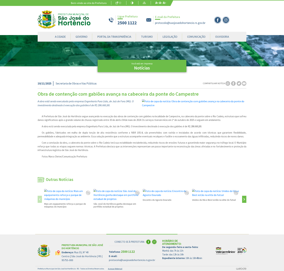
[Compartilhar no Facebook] (233, 83)
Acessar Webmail (115, 268)
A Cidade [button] (60, 37)
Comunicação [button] (196, 37)
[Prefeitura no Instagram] (226, 19)
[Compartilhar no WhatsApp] (228, 83)
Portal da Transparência (114, 37)
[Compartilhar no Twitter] (239, 83)
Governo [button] (81, 37)
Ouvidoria (222, 37)
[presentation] (40, 199)
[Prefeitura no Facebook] (218, 19)
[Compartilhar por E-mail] (244, 83)
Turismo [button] (147, 37)
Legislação (170, 37)
